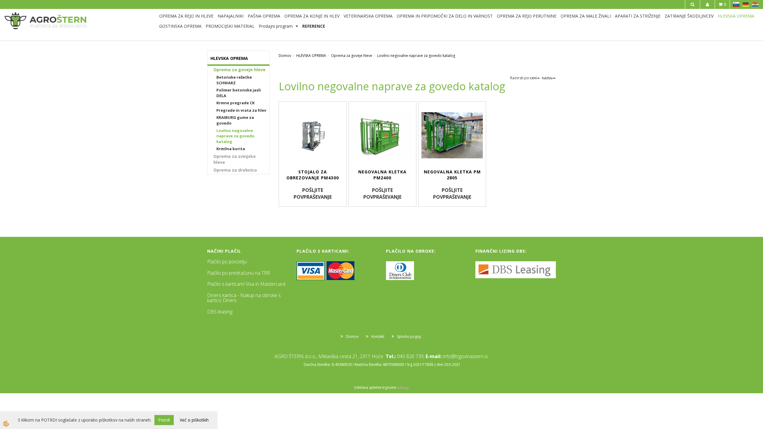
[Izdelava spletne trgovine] (403, 387)
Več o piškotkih (194, 420)
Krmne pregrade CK (235, 102)
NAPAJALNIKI (231, 16)
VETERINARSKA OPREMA (368, 16)
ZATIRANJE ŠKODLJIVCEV (689, 16)
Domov (285, 55)
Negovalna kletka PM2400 (382, 175)
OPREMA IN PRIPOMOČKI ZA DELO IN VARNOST (445, 16)
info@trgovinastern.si (465, 356)
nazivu (547, 77)
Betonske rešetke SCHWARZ (234, 80)
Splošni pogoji (409, 336)
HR (755, 4)
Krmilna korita (230, 148)
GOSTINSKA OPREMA (180, 26)
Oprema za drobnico (235, 170)
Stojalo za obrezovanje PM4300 (312, 175)
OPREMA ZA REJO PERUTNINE (526, 16)
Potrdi (164, 420)
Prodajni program (276, 26)
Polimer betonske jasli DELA (238, 92)
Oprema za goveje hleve (239, 69)
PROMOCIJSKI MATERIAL (230, 26)
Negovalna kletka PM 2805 (452, 175)
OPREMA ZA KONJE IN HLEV (311, 16)
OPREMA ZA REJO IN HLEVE (186, 16)
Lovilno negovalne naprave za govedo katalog (235, 136)
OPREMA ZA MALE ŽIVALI (586, 16)
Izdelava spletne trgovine (375, 387)
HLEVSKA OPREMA (736, 16)
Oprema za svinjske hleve (234, 159)
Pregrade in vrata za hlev (241, 110)
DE (745, 4)
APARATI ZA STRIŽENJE (637, 16)
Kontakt (377, 336)
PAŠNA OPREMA (264, 16)
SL (736, 4)
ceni (533, 77)
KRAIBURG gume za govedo (235, 120)
